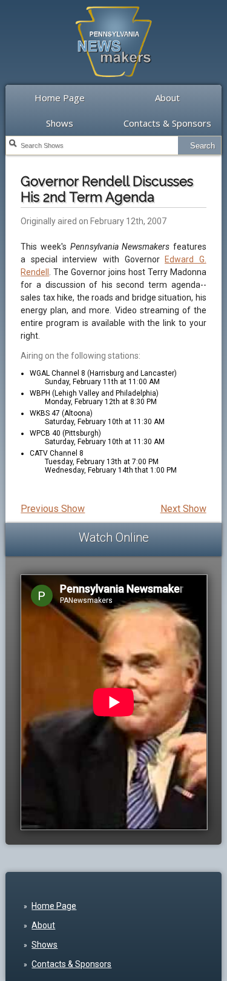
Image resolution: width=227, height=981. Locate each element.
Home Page (60, 97)
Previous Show (53, 508)
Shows (59, 123)
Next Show (183, 508)
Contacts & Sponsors (167, 123)
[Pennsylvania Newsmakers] (113, 83)
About (167, 97)
